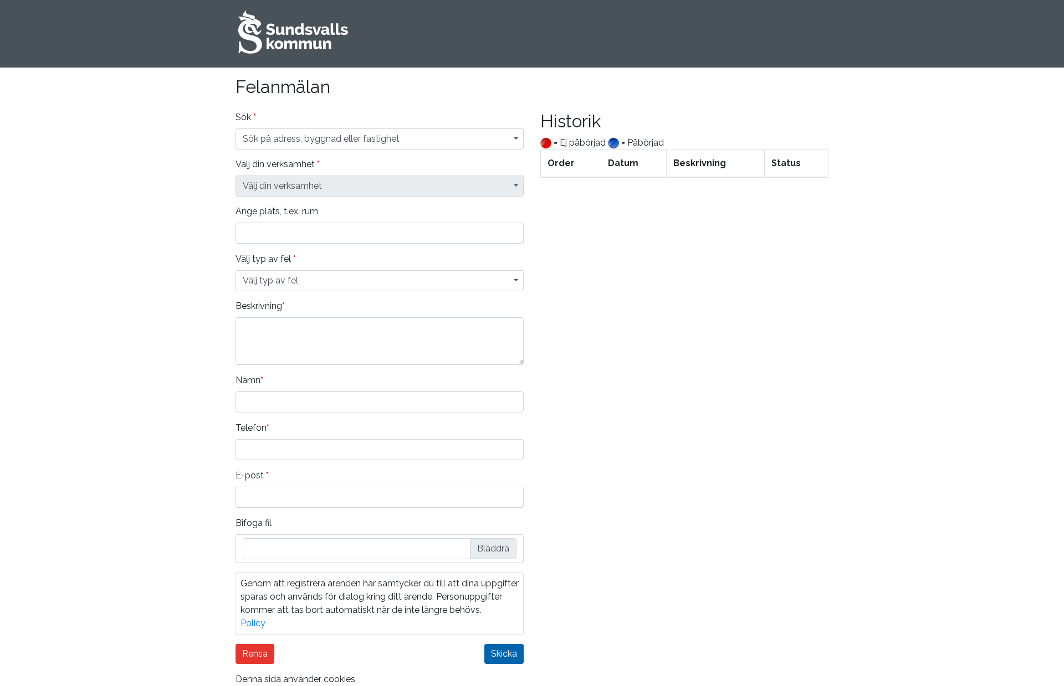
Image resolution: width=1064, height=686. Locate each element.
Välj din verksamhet (278, 164)
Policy (253, 623)
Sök (246, 117)
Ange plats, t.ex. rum (277, 211)
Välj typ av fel (266, 259)
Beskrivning (260, 306)
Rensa (255, 653)
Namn (249, 380)
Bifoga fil (254, 523)
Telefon (252, 427)
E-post (252, 475)
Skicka (504, 653)
